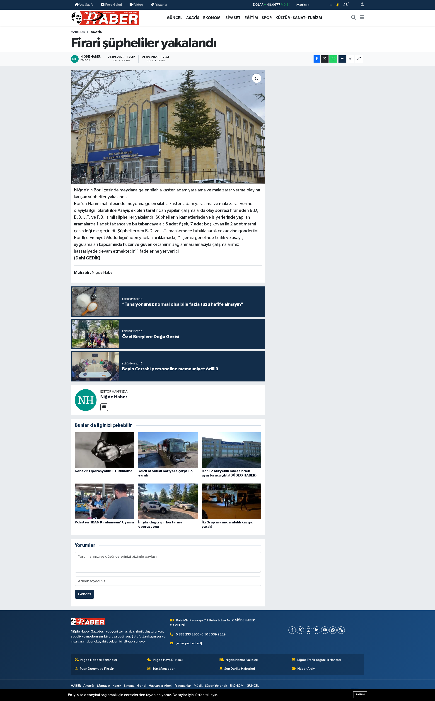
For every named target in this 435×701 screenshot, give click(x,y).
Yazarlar (161, 4)
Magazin (103, 685)
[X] (300, 630)
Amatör (88, 685)
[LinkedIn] (316, 630)
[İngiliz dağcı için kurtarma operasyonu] (168, 501)
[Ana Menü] (362, 18)
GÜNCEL (174, 18)
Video (138, 4)
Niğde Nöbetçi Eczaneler (98, 660)
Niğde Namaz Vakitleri (242, 660)
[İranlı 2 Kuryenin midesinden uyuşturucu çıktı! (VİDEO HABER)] (231, 450)
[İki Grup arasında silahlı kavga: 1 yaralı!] (231, 501)
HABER (76, 685)
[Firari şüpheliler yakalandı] (168, 127)
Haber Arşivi (306, 668)
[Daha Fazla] (342, 59)
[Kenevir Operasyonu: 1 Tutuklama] (104, 450)
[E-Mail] (104, 407)
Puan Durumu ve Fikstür (97, 668)
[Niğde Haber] (86, 400)
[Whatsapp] (333, 630)
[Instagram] (308, 630)
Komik (117, 685)
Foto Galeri (113, 4)
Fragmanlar (183, 685)
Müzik (198, 685)
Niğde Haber (113, 397)
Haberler (78, 32)
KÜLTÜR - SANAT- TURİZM (299, 18)
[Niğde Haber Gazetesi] (105, 17)
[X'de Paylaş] (325, 59)
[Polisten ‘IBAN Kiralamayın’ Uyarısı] (104, 501)
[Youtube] (325, 630)
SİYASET (233, 18)
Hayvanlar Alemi (160, 685)
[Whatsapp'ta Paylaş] (333, 59)
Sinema (129, 685)
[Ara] (353, 18)
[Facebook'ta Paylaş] (317, 59)
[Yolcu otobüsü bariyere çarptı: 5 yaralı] (168, 450)
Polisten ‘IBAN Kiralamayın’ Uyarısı (104, 522)
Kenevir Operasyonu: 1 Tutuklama (103, 471)
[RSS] (341, 630)
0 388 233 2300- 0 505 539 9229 (201, 634)
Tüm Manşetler (163, 668)
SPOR (267, 18)
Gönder (84, 594)
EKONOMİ (212, 18)
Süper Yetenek (216, 685)
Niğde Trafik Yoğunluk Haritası (319, 660)
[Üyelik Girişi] (360, 5)
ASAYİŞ (192, 18)
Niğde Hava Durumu (168, 660)
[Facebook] (292, 630)
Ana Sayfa (86, 4)
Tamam (360, 694)
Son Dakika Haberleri (239, 668)
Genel (141, 685)
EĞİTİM (251, 18)
